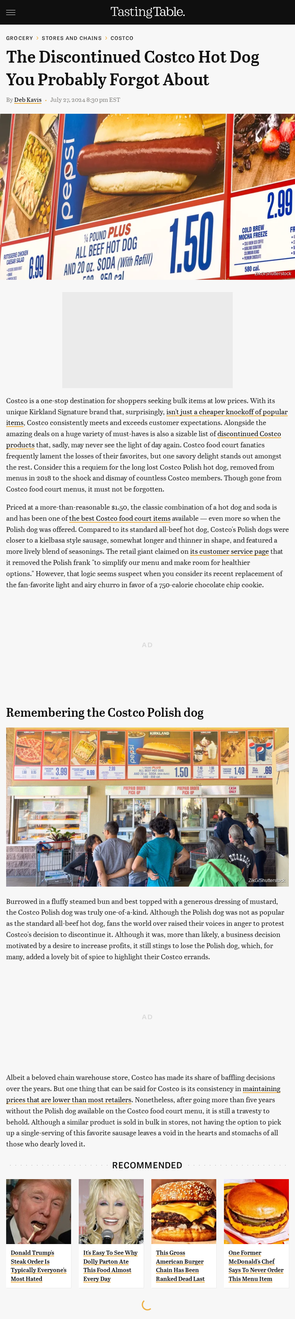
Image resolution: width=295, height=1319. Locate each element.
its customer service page (229, 551)
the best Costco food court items (120, 518)
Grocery (19, 37)
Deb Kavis (27, 99)
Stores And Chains (71, 37)
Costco (122, 37)
